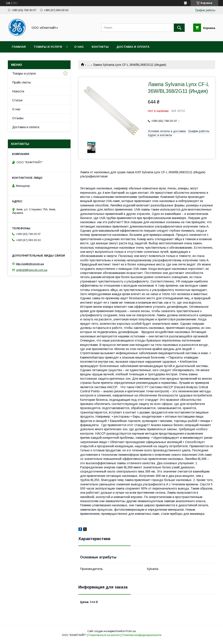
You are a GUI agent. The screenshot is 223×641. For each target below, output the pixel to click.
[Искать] (179, 28)
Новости (18, 91)
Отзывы (18, 118)
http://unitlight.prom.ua (30, 263)
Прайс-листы (21, 82)
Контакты (100, 46)
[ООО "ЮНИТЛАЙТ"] (17, 35)
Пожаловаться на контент (104, 635)
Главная (19, 46)
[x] (85, 530)
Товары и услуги (48, 46)
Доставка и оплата (133, 46)
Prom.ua (130, 631)
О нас (79, 46)
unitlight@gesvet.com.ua (31, 270)
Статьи (17, 100)
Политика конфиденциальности (141, 635)
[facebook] (80, 530)
